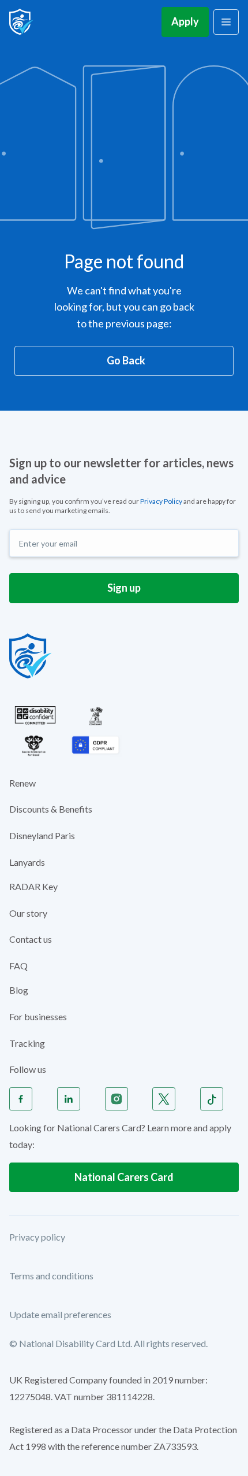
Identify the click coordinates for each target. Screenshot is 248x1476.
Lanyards (27, 862)
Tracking (27, 1043)
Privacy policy (37, 1236)
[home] (21, 22)
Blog (18, 989)
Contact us (30, 938)
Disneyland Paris (42, 835)
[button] (226, 22)
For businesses (38, 1016)
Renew (22, 782)
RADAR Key (33, 886)
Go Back (126, 360)
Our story (28, 912)
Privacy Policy (161, 501)
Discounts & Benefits (50, 808)
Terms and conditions (51, 1275)
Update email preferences (60, 1314)
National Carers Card (124, 1177)
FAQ (18, 965)
